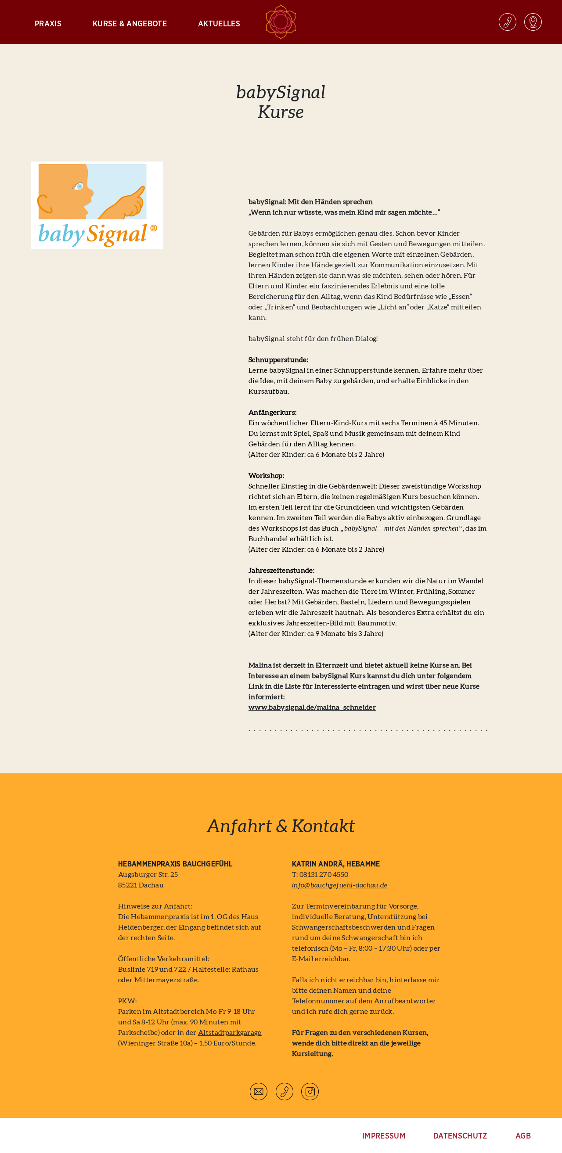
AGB (523, 1136)
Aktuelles (219, 24)
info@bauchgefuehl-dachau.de (340, 885)
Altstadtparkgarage (230, 1032)
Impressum (384, 1136)
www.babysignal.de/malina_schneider (312, 707)
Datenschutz (460, 1136)
